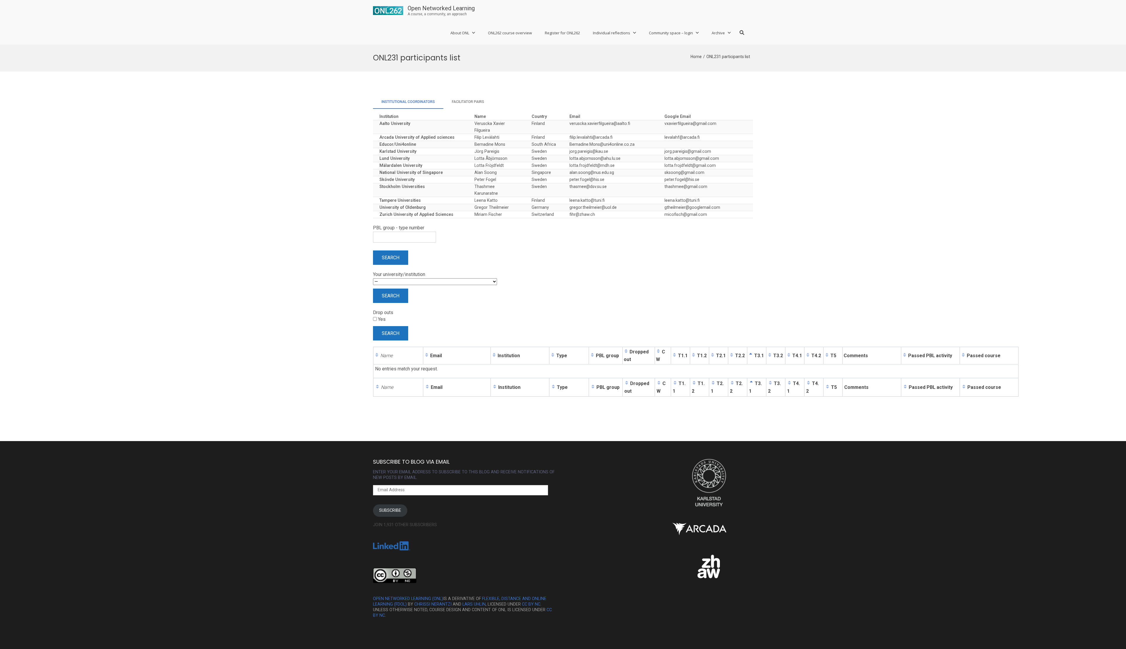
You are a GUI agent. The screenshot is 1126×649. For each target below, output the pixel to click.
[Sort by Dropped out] (626, 352)
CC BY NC (531, 604)
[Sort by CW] (658, 352)
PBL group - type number (398, 228)
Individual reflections (611, 32)
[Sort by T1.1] (674, 355)
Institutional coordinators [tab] (408, 102)
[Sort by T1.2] (693, 355)
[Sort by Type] (552, 355)
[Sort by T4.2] (808, 355)
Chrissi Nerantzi (433, 604)
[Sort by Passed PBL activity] (904, 355)
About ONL (459, 32)
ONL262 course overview (510, 32)
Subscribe (390, 510)
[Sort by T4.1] (788, 355)
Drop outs (383, 312)
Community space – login (671, 32)
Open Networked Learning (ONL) (408, 598)
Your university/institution (399, 274)
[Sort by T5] (827, 355)
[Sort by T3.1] (750, 355)
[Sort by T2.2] (731, 355)
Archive (718, 32)
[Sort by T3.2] (769, 355)
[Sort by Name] (376, 355)
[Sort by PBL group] (592, 355)
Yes (381, 319)
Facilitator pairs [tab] (468, 102)
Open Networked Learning (441, 8)
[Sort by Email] (426, 355)
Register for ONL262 (562, 32)
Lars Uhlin (474, 604)
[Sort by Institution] (494, 355)
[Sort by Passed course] (963, 355)
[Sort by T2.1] (712, 355)
